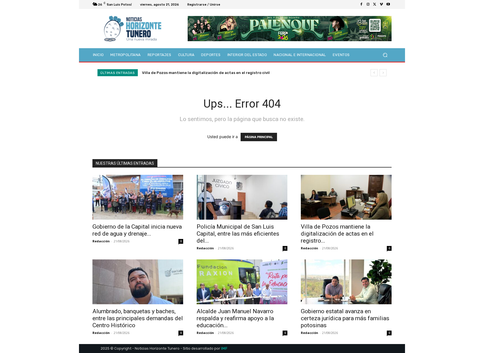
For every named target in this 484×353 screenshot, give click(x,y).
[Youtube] (388, 4)
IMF (224, 348)
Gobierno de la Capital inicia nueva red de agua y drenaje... (137, 230)
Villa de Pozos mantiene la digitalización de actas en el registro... (337, 233)
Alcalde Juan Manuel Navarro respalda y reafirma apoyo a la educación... (235, 318)
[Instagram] (368, 4)
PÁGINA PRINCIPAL (259, 137)
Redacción (101, 241)
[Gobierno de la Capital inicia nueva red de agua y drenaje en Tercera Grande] (137, 197)
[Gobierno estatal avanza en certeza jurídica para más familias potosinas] (346, 281)
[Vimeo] (381, 4)
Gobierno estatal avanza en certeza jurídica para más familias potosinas (345, 318)
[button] (385, 55)
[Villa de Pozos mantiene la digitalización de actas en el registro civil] (346, 197)
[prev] (374, 72)
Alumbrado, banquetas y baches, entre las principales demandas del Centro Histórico (137, 318)
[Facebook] (361, 4)
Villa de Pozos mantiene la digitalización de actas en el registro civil (206, 73)
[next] (383, 72)
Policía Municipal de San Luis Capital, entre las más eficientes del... (238, 233)
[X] (374, 4)
